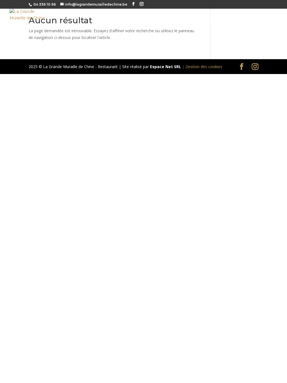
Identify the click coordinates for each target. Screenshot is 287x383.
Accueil (111, 20)
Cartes (134, 20)
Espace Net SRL (165, 66)
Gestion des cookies (204, 66)
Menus (156, 20)
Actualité (241, 20)
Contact (268, 20)
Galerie (214, 20)
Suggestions (184, 20)
